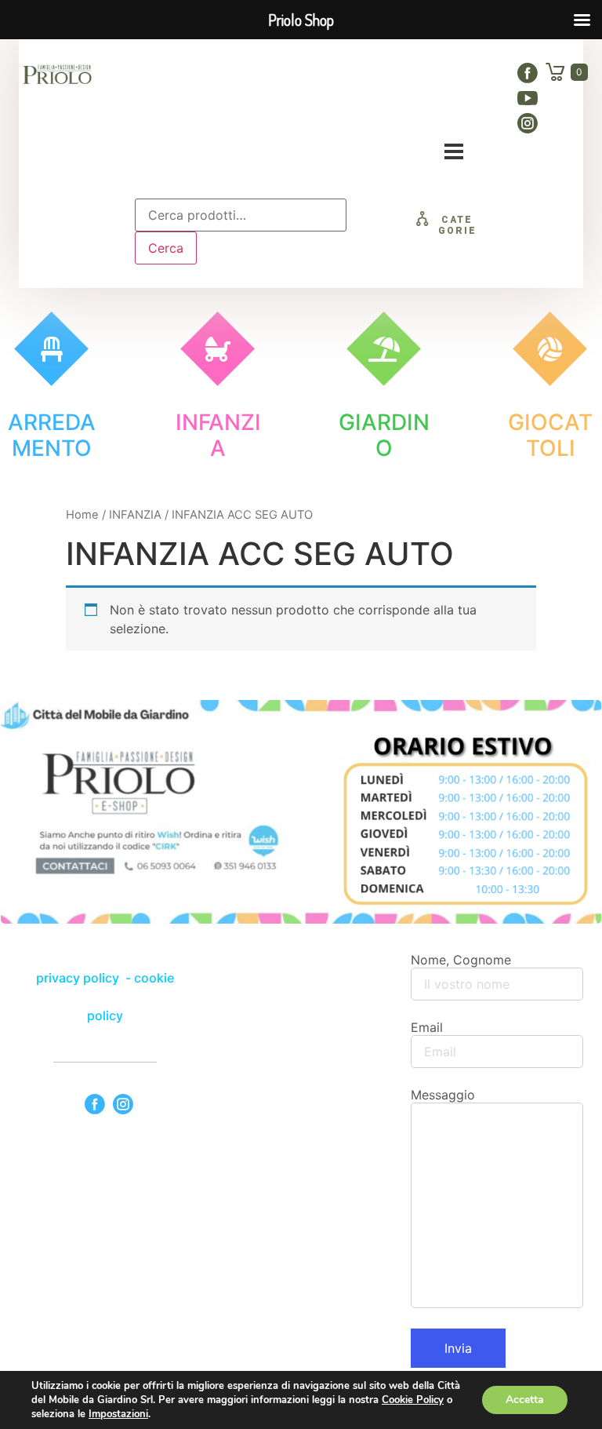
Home (82, 515)
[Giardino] (383, 349)
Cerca (165, 248)
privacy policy (79, 978)
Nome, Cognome (461, 959)
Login (442, 110)
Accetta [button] (525, 1399)
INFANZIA (135, 515)
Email (427, 1027)
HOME (204, 76)
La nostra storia (304, 76)
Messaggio (443, 1094)
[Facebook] (527, 73)
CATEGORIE (457, 225)
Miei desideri (355, 110)
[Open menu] (453, 151)
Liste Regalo (424, 76)
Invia (458, 1348)
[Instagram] (527, 123)
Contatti (259, 110)
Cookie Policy (413, 1400)
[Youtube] (527, 98)
